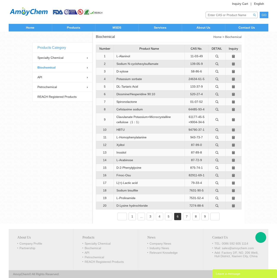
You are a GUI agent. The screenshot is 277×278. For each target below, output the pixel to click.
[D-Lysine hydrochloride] (217, 205)
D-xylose (122, 71)
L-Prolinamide (125, 198)
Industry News (159, 248)
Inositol (121, 152)
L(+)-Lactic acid (127, 183)
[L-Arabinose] (217, 160)
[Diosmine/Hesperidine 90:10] (217, 94)
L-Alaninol (123, 56)
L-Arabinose (124, 160)
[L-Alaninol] (217, 56)
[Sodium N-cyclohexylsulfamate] (217, 63)
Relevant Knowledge (164, 252)
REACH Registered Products (57, 96)
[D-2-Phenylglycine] (217, 167)
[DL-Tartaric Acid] (217, 86)
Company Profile (30, 243)
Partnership (27, 248)
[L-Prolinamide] (217, 198)
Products (73, 27)
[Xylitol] (217, 144)
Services (160, 27)
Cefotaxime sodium (129, 109)
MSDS (117, 27)
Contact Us (246, 27)
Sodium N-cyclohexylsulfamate (137, 63)
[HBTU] (217, 129)
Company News (160, 243)
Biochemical (46, 67)
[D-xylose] (217, 71)
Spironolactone (126, 101)
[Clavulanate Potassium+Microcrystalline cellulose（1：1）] (217, 119)
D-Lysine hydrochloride (132, 205)
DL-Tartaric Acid (127, 86)
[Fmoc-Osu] (217, 175)
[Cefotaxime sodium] (217, 109)
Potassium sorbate (129, 79)
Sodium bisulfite (127, 190)
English (259, 3)
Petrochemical (47, 87)
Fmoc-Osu (123, 175)
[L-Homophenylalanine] (217, 137)
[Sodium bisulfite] (217, 190)
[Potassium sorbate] (217, 78)
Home (30, 27)
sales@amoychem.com (238, 248)
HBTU (120, 129)
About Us (203, 27)
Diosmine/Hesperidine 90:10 (135, 94)
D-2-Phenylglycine (128, 167)
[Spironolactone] (217, 101)
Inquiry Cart (240, 3)
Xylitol (120, 145)
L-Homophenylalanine (131, 137)
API (39, 77)
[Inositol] (217, 152)
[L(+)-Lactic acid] (217, 182)
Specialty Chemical (50, 57)
